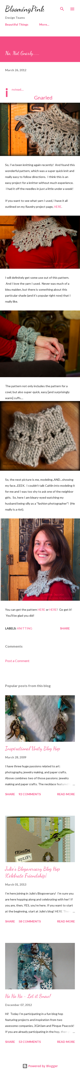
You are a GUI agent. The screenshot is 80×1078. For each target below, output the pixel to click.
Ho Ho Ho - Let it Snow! (28, 996)
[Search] (62, 7)
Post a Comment (17, 661)
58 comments (30, 921)
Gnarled (43, 97)
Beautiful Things (16, 24)
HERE (57, 206)
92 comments (30, 794)
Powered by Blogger (43, 1066)
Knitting (24, 628)
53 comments (30, 1041)
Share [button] (65, 628)
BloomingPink (24, 8)
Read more (66, 794)
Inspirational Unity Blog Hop (32, 748)
